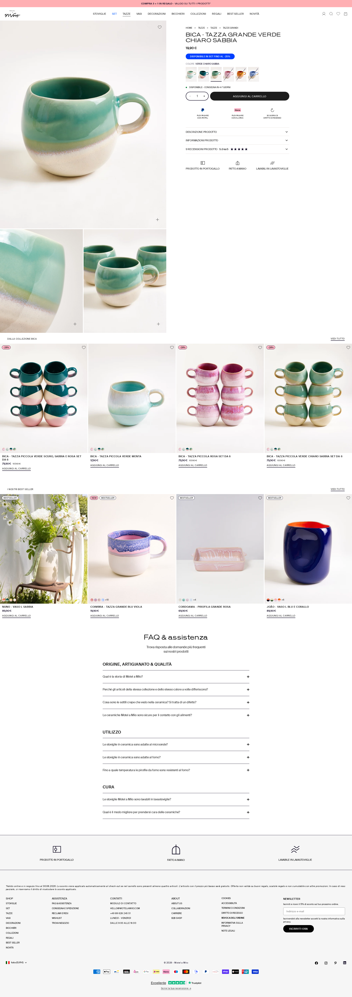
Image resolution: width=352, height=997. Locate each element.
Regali (216, 13)
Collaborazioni (180, 908)
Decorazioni (157, 13)
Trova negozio (60, 923)
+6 (282, 599)
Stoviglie (99, 13)
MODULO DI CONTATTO (123, 903)
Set (114, 13)
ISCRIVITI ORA (298, 928)
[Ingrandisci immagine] (157, 219)
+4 (194, 599)
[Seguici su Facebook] (316, 963)
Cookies (226, 898)
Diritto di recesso (232, 913)
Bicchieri (178, 13)
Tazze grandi (230, 28)
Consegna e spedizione (65, 908)
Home (189, 28)
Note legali (228, 930)
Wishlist (57, 918)
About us (176, 903)
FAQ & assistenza (62, 903)
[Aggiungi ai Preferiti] (159, 27)
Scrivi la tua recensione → (176, 988)
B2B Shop (176, 918)
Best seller (235, 13)
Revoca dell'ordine (232, 917)
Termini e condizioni (233, 908)
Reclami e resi (60, 913)
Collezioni (198, 13)
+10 (107, 599)
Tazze (127, 13)
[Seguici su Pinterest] (335, 963)
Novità (254, 13)
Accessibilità (229, 903)
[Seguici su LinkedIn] (344, 962)
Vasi (139, 13)
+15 (18, 599)
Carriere (176, 913)
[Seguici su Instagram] (326, 963)
